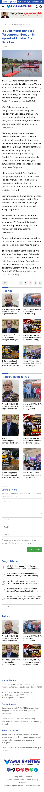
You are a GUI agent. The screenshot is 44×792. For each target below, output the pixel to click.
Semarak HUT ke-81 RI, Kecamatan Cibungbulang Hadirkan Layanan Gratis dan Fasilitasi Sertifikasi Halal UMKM (32, 311)
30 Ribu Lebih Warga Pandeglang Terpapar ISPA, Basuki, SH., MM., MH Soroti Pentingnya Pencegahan (24, 582)
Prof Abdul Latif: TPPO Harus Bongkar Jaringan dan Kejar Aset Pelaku (11, 337)
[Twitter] (13, 770)
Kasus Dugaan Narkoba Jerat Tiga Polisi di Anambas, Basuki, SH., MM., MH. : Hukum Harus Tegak (24, 597)
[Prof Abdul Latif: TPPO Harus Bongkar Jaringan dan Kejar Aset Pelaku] (11, 326)
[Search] (40, 7)
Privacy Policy (32, 779)
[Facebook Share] (21, 283)
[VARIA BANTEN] (18, 7)
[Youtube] (27, 770)
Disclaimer (22, 782)
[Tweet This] (26, 283)
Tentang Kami (17, 777)
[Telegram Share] (35, 283)
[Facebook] (9, 770)
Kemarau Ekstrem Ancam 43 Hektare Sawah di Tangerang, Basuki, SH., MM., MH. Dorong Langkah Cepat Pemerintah (24, 590)
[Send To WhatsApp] (40, 283)
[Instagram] (22, 770)
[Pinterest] (18, 770)
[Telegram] (36, 770)
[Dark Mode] (36, 7)
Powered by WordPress (13, 785)
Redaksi (29, 777)
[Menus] (3, 6)
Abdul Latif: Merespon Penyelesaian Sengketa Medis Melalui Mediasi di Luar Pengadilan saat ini (23, 567)
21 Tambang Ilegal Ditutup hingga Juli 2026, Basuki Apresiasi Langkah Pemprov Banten (11, 363)
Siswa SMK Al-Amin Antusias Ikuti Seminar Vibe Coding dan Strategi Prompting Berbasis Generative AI (32, 363)
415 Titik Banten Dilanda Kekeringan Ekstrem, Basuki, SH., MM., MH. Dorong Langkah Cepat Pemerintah (22, 574)
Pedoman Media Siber (15, 779)
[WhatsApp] (31, 770)
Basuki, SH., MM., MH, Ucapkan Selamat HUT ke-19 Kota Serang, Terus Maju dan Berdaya (32, 337)
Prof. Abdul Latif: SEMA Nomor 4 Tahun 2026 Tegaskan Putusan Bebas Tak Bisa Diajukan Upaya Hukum (11, 311)
